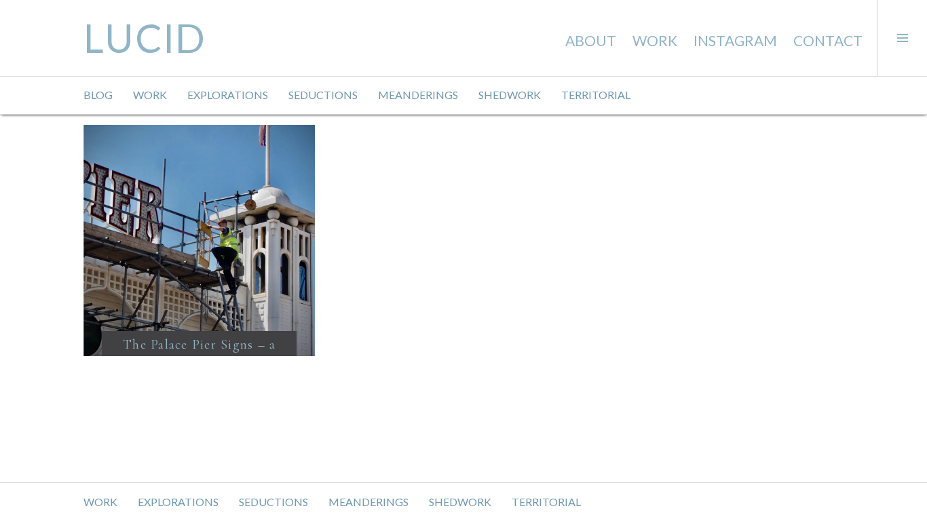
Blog (98, 94)
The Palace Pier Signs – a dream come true (199, 353)
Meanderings (418, 94)
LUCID (144, 37)
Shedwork (509, 94)
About (590, 40)
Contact (828, 40)
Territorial (595, 94)
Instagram (735, 40)
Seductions (323, 94)
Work (654, 40)
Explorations (227, 94)
